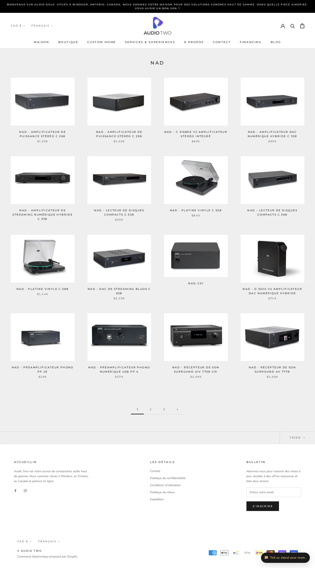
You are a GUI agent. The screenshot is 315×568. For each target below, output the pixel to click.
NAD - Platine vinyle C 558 (196, 210)
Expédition (157, 499)
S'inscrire (263, 506)
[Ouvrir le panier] (302, 25)
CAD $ (16, 25)
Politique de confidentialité (167, 478)
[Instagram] (25, 490)
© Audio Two (29, 550)
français (40, 25)
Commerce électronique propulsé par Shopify (47, 557)
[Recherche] (292, 26)
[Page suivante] (177, 409)
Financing (250, 42)
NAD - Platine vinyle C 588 (42, 289)
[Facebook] (15, 490)
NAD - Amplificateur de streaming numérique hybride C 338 (42, 214)
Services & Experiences (150, 42)
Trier (296, 437)
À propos (194, 42)
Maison (41, 42)
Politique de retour (162, 492)
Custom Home (101, 42)
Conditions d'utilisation (165, 485)
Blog (276, 42)
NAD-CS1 (195, 283)
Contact (222, 42)
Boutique (68, 42)
